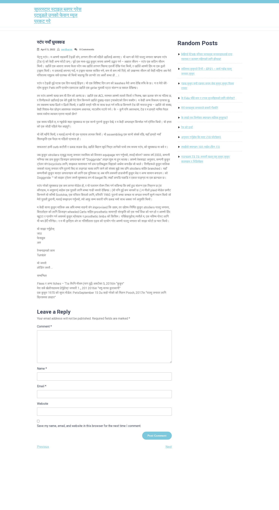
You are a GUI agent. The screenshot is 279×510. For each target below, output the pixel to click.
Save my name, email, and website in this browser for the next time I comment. (89, 426)
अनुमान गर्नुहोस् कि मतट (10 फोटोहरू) (201, 137)
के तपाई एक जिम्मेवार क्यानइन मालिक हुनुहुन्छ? (204, 117)
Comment (44, 326)
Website (42, 403)
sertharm (66, 49)
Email (41, 386)
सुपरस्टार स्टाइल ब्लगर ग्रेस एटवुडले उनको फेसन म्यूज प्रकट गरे (57, 15)
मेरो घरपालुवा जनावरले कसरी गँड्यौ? (199, 107)
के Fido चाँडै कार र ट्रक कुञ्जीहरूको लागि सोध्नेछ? (208, 98)
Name (42, 368)
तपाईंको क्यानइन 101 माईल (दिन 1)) (200, 147)
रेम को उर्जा (187, 127)
